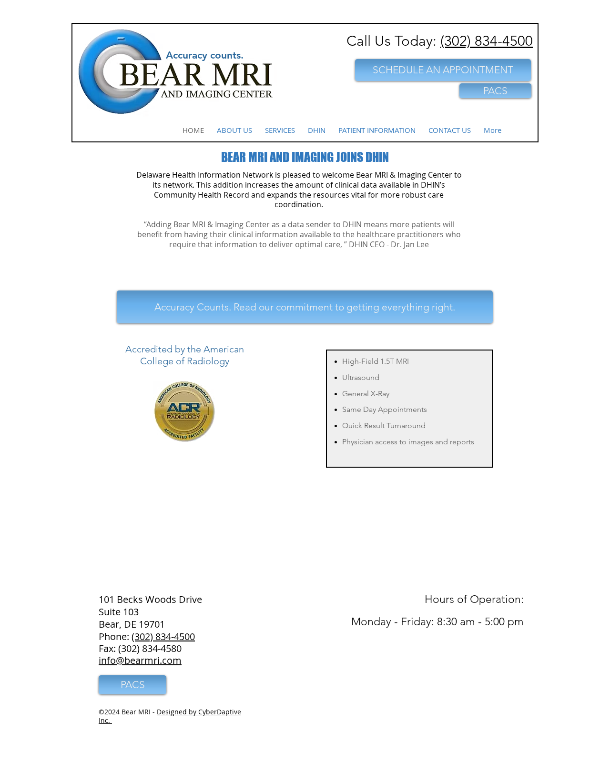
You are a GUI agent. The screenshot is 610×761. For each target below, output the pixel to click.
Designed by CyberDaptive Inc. (170, 716)
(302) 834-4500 (486, 41)
